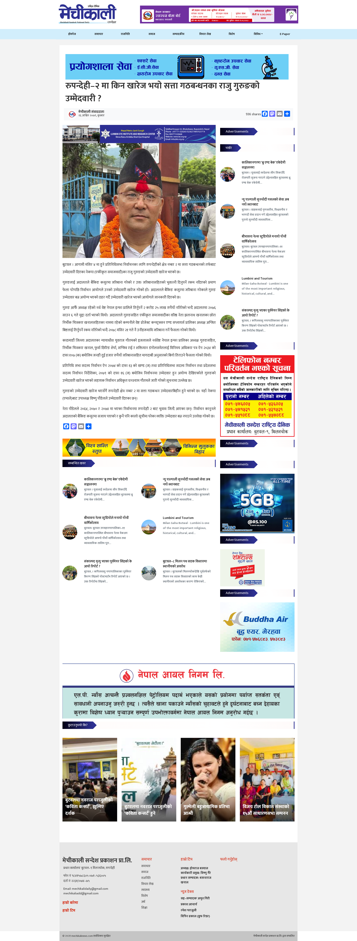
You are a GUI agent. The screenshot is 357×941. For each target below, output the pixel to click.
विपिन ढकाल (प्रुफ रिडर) (195, 916)
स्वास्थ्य (145, 889)
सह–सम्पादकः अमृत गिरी (195, 898)
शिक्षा (144, 907)
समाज (152, 34)
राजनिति (125, 34)
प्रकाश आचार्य (189, 904)
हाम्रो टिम (68, 910)
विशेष (232, 34)
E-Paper (285, 34)
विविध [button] (257, 34)
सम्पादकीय (178, 34)
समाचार (98, 34)
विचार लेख (205, 34)
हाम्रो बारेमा (70, 903)
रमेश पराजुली (189, 910)
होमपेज (72, 34)
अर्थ (143, 901)
